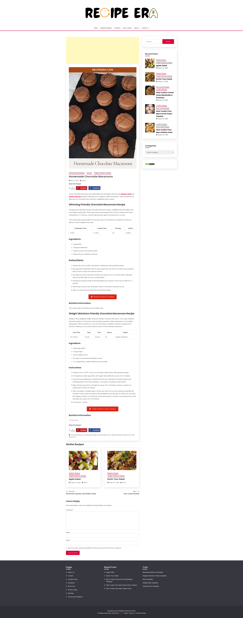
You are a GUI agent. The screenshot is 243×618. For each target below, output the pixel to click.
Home (96, 28)
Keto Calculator (148, 579)
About (136, 28)
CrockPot (117, 28)
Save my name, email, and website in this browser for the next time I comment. (94, 548)
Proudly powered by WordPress (108, 613)
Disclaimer (71, 583)
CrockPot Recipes (161, 89)
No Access (71, 586)
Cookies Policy (73, 579)
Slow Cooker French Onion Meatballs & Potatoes (165, 95)
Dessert (89, 173)
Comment (70, 510)
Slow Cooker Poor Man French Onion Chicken (164, 113)
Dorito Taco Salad (116, 479)
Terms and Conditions (75, 597)
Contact (70, 576)
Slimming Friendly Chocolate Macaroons (98, 435)
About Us (71, 572)
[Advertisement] (102, 50)
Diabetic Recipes (106, 28)
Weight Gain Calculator (150, 583)
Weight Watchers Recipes (102, 173)
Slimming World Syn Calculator (153, 572)
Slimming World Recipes (77, 173)
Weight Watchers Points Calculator (155, 576)
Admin (83, 180)
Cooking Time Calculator (151, 586)
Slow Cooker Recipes (162, 87)
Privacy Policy (72, 590)
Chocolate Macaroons (78, 435)
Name (68, 532)
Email (68, 540)
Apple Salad (75, 479)
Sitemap (70, 593)
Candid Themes (140, 613)
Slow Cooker (127, 28)
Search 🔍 (145, 28)
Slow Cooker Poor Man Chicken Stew (119, 588)
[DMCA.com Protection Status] (150, 164)
